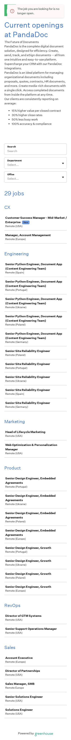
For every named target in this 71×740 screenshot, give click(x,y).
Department (14, 160)
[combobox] (7, 165)
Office (10, 174)
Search (11, 146)
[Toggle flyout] (63, 163)
